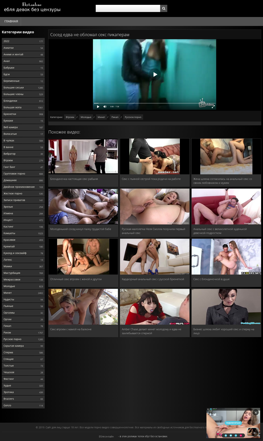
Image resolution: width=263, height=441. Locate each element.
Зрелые (8, 206)
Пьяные (8, 306)
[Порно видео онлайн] (32, 8)
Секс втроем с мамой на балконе (70, 329)
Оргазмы (9, 312)
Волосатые (10, 133)
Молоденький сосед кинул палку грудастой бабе (80, 229)
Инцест (8, 220)
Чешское (9, 372)
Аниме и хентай (13, 54)
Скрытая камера (14, 345)
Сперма (8, 352)
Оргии (7, 319)
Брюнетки (10, 114)
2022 (6, 41)
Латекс (8, 259)
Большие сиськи (14, 87)
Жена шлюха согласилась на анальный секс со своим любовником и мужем (222, 181)
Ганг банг (9, 167)
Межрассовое (12, 279)
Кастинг (8, 226)
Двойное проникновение (19, 186)
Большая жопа (12, 107)
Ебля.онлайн (106, 436)
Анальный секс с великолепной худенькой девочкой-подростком (220, 231)
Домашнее (10, 180)
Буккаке (8, 120)
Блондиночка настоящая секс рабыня (74, 179)
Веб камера (11, 127)
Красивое (9, 239)
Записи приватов (14, 200)
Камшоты (9, 233)
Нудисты (9, 299)
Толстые (9, 365)
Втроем (8, 160)
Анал (7, 61)
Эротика (9, 392)
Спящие (9, 359)
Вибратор (10, 153)
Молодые (9, 286)
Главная (11, 21)
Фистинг (9, 379)
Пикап (7, 326)
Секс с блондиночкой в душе (211, 279)
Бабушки (9, 67)
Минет (8, 292)
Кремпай (9, 246)
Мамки (8, 266)
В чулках (9, 140)
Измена (8, 213)
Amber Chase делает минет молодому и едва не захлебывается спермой (151, 331)
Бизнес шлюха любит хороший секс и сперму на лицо (223, 331)
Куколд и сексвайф (15, 253)
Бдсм (7, 74)
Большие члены (13, 94)
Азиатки (9, 47)
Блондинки (10, 100)
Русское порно (12, 339)
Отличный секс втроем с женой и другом (76, 279)
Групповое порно (14, 173)
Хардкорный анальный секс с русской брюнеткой (153, 279)
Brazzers (9, 398)
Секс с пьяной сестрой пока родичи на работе (151, 179)
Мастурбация (12, 273)
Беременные (12, 81)
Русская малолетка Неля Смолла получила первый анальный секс (153, 231)
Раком (7, 332)
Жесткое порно (13, 193)
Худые (7, 385)
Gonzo (7, 405)
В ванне (8, 147)
